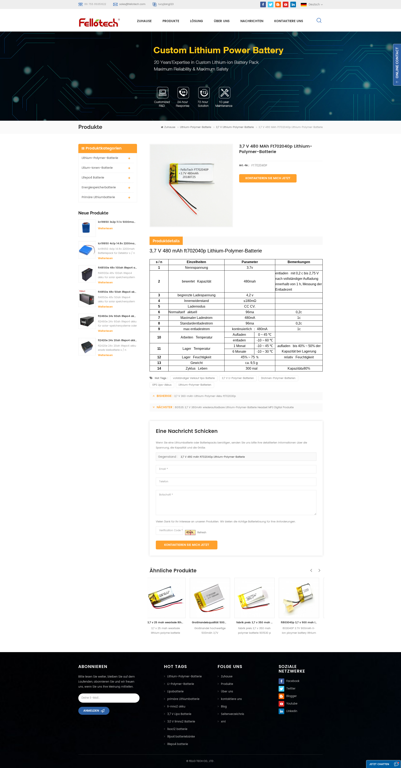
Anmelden (91, 710)
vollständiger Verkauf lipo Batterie (194, 378)
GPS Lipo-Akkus (161, 385)
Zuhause (144, 21)
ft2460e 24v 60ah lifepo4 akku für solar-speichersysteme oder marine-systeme (117, 316)
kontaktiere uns (288, 21)
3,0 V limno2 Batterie (181, 722)
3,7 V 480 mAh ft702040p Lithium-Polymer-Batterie (213, 457)
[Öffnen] (397, 65)
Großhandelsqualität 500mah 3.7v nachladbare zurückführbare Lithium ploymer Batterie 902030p (170, 623)
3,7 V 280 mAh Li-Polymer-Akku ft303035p (303, 623)
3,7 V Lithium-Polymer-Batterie (235, 127)
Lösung (196, 21)
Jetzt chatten (379, 764)
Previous (310, 568)
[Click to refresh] (190, 532)
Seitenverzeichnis (232, 714)
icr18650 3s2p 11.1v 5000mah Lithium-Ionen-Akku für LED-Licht (117, 222)
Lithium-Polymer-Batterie (195, 127)
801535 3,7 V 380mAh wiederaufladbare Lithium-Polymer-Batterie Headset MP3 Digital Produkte (234, 407)
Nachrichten (251, 21)
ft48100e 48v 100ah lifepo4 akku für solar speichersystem (117, 268)
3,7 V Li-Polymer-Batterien (238, 378)
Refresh (201, 533)
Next (318, 568)
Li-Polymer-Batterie (180, 684)
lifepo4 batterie (93, 177)
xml (223, 722)
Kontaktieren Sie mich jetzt (267, 178)
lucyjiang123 (166, 4)
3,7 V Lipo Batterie (179, 714)
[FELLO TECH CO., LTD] (102, 21)
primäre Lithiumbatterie (98, 197)
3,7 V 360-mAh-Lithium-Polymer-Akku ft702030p (205, 396)
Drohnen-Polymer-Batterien (278, 378)
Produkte (170, 21)
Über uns (222, 21)
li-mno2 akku (176, 707)
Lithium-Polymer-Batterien (195, 385)
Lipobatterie (175, 691)
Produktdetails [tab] (166, 241)
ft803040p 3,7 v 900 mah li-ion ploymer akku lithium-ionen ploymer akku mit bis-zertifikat (259, 623)
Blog (224, 707)
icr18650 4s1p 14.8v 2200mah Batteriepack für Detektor (117, 244)
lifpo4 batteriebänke (181, 737)
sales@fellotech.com (132, 4)
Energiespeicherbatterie (99, 187)
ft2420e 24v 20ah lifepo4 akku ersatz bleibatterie (117, 340)
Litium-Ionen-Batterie (97, 167)
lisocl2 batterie (177, 729)
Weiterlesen (105, 229)
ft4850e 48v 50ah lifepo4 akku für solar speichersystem (117, 292)
